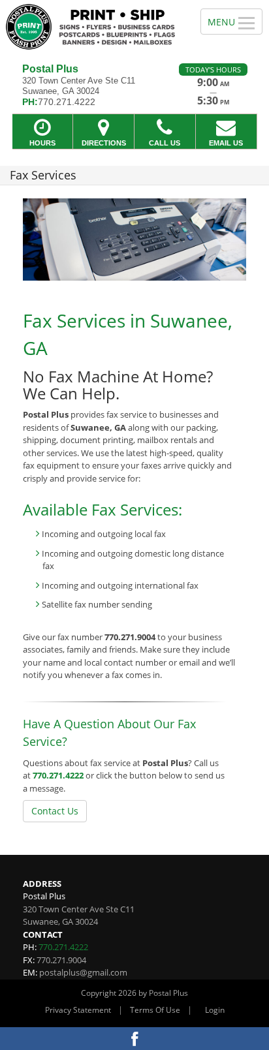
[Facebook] (134, 1038)
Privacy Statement (78, 1009)
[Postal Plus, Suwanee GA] (93, 26)
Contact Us (54, 811)
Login (215, 1009)
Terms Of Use (155, 1009)
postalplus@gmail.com (83, 972)
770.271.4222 (58, 775)
